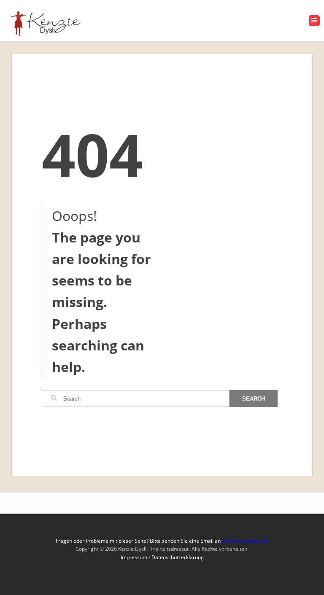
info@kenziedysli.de (245, 540)
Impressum (134, 557)
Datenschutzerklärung (177, 557)
